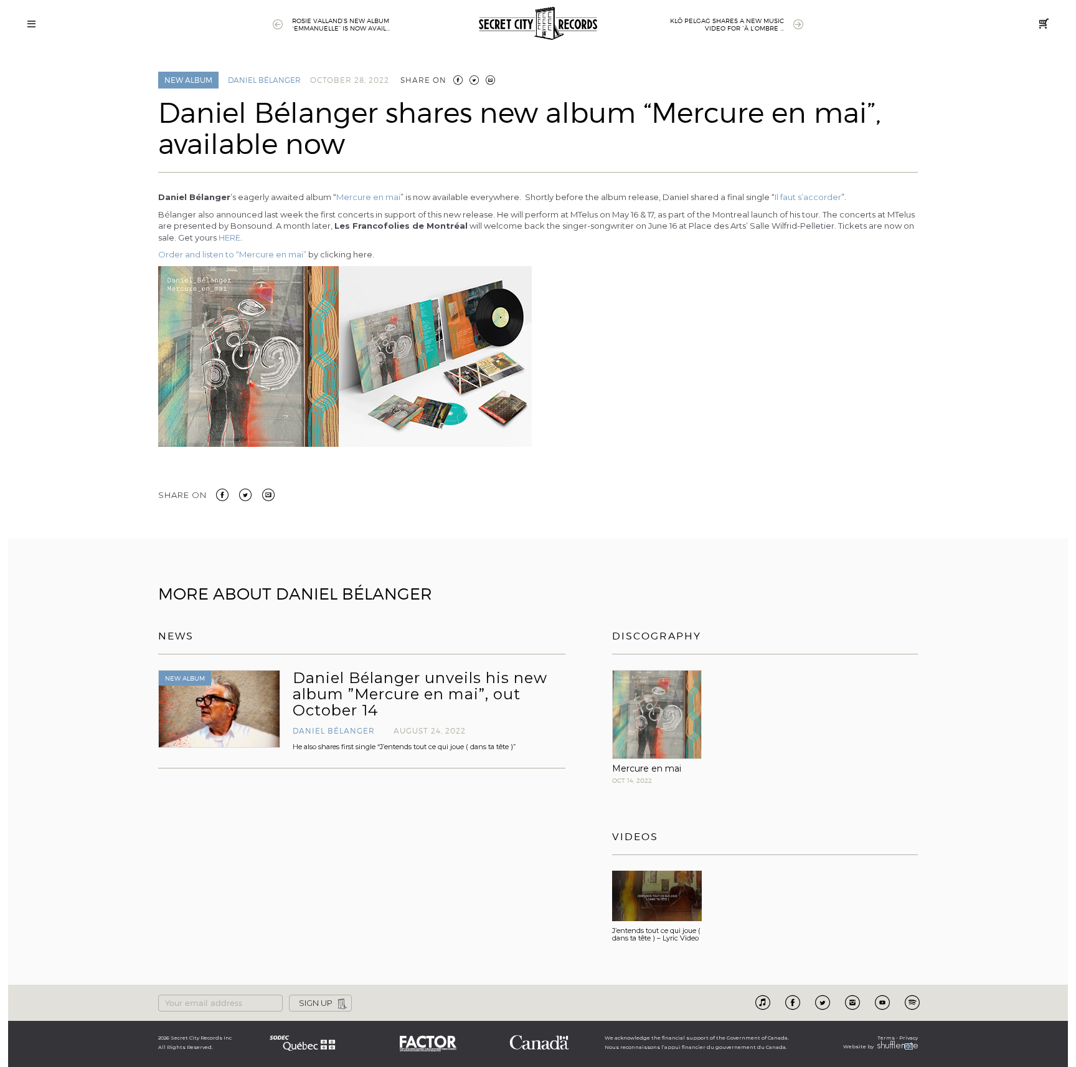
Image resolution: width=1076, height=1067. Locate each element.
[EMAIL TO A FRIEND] (490, 80)
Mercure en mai (368, 197)
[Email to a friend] (268, 494)
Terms (886, 1038)
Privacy (908, 1038)
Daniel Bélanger (264, 80)
